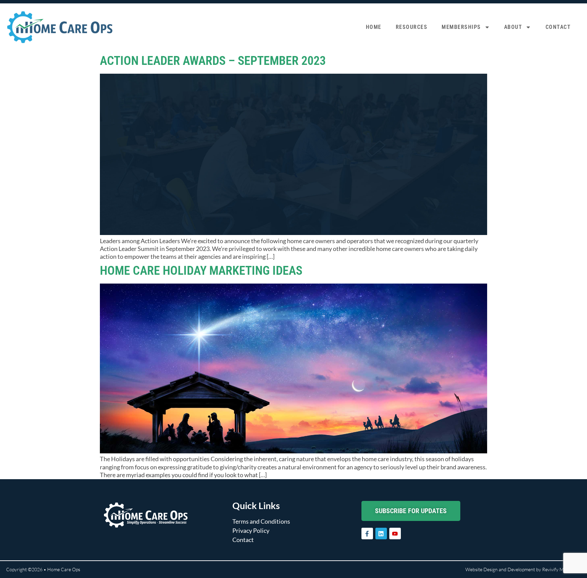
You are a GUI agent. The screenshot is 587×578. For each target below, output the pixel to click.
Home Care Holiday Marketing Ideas (201, 271)
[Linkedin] (381, 533)
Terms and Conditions (261, 521)
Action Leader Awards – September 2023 (213, 61)
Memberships (461, 27)
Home (373, 27)
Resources (412, 27)
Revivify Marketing (561, 569)
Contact (558, 27)
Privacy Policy (250, 530)
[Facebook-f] (367, 533)
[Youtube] (395, 533)
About (513, 27)
